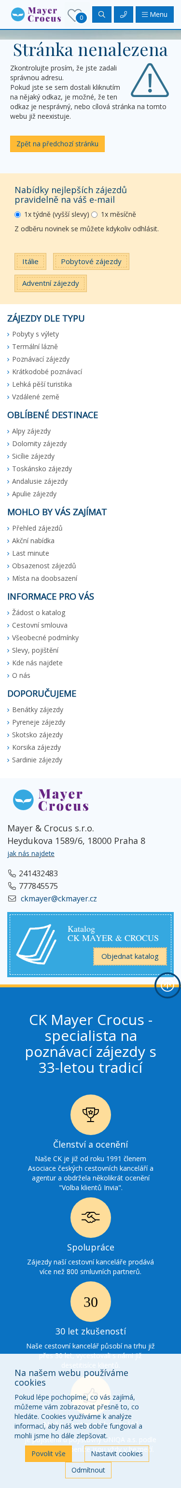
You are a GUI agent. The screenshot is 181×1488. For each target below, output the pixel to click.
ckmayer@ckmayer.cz (58, 898)
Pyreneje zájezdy (38, 722)
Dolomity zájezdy (39, 443)
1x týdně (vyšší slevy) (56, 214)
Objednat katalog (130, 956)
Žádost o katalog (38, 612)
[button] (36, 13)
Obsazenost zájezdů (44, 565)
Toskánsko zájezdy (42, 468)
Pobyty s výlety (35, 333)
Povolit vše (48, 1453)
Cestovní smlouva (40, 625)
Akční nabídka (33, 540)
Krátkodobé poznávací (47, 371)
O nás (21, 675)
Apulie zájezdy (34, 493)
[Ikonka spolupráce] (90, 1220)
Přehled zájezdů (37, 528)
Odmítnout (88, 1469)
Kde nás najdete (37, 662)
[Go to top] (167, 985)
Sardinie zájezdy (37, 759)
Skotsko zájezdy (37, 734)
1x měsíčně (118, 214)
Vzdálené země (35, 396)
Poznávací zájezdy (41, 359)
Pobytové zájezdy (91, 261)
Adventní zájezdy (50, 283)
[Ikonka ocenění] (90, 1117)
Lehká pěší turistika (42, 384)
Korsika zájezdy (36, 747)
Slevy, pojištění (35, 650)
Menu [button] (157, 14)
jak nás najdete (31, 853)
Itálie (30, 261)
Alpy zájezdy (31, 430)
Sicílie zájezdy (33, 456)
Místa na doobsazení (44, 578)
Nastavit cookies (117, 1453)
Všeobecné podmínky (45, 637)
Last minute (30, 553)
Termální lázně (35, 346)
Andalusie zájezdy (40, 481)
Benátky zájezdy (37, 709)
